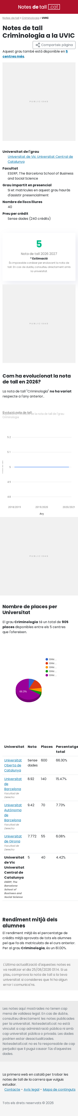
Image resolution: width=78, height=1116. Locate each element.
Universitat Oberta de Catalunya (13, 765)
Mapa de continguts (59, 1089)
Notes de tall (10, 18)
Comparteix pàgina (56, 44)
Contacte (12, 1089)
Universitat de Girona (13, 839)
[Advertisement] (39, 101)
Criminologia (30, 18)
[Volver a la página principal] (39, 6)
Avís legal (31, 1089)
